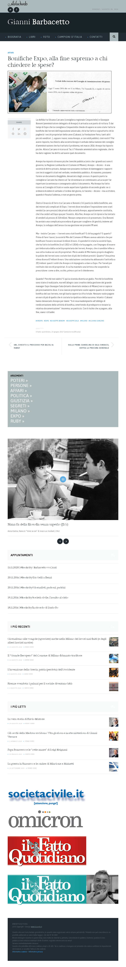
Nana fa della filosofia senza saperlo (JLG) (38, 524)
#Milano (83, 321)
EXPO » (17, 416)
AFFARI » (18, 390)
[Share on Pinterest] (13, 134)
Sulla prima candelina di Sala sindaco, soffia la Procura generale (88, 346)
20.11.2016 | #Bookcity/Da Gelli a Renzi (30, 577)
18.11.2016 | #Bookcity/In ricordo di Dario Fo (33, 607)
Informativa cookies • (20, 952)
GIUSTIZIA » (21, 400)
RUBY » (17, 421)
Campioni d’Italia (70, 36)
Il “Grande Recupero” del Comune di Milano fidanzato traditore (45, 655)
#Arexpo (39, 321)
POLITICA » (21, 395)
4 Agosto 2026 (15, 688)
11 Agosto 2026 (15, 660)
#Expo (46, 321)
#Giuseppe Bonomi (57, 321)
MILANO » (20, 410)
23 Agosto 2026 (15, 647)
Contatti (96, 36)
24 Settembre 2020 (16, 768)
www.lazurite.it (36, 927)
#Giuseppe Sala (72, 321)
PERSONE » (21, 385)
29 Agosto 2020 (15, 723)
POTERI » (19, 380)
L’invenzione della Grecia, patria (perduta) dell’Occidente (41, 669)
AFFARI (11, 52)
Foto (46, 36)
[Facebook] (16, 9)
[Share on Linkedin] (19, 134)
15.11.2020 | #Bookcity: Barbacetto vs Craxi (32, 567)
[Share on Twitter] (19, 129)
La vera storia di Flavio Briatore (26, 719)
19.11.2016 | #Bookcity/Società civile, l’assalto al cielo (38, 597)
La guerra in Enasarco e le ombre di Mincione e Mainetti (41, 764)
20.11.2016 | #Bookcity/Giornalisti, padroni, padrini (36, 587)
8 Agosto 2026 (15, 674)
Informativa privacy (36, 952)
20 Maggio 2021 (15, 754)
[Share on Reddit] (25, 134)
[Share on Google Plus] (25, 129)
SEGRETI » (20, 405)
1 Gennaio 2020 (15, 741)
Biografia (14, 36)
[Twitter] (10, 9)
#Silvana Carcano (96, 321)
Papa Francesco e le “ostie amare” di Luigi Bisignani (37, 750)
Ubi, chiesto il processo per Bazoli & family (33, 346)
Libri (32, 36)
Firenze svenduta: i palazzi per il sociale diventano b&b (40, 683)
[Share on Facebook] (13, 129)
